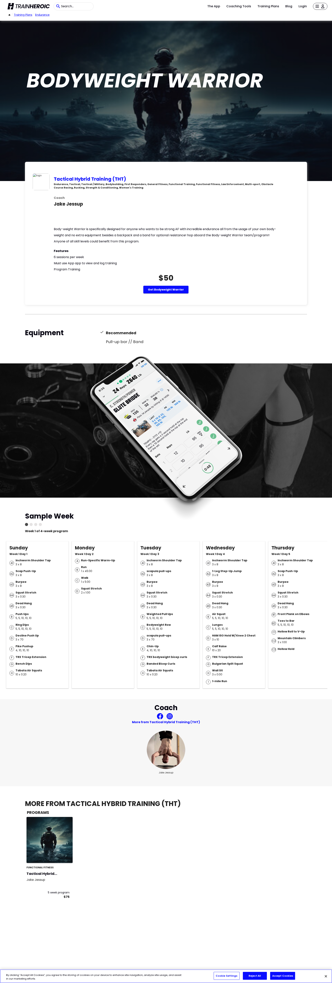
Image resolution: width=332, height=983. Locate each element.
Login (303, 6)
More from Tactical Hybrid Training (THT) (166, 722)
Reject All (255, 976)
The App (213, 6)
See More (59, 856)
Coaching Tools (238, 6)
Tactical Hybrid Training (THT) (90, 179)
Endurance (42, 15)
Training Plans (268, 6)
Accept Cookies (282, 976)
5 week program (59, 892)
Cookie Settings (226, 976)
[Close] (326, 976)
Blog (288, 6)
